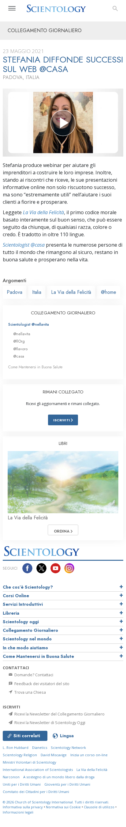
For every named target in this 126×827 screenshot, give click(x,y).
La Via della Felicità (43, 212)
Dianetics (39, 747)
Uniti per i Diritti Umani (22, 784)
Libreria (11, 613)
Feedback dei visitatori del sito (41, 683)
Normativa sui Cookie (63, 807)
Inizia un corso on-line (89, 755)
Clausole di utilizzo (99, 807)
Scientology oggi (21, 622)
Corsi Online (16, 596)
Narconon (11, 777)
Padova (14, 292)
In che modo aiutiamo (25, 648)
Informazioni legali (18, 812)
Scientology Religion (20, 755)
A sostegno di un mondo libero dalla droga (58, 777)
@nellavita (21, 334)
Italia (36, 292)
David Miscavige (54, 755)
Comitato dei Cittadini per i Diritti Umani (36, 791)
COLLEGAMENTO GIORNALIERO (63, 313)
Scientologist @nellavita (28, 324)
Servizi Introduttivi (23, 604)
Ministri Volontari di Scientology (29, 762)
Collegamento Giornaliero (30, 630)
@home (108, 292)
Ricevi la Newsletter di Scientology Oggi (49, 722)
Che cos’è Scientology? (28, 587)
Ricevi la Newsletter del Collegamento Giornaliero (59, 714)
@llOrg (19, 341)
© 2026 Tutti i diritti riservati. (56, 802)
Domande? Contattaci (33, 674)
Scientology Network (68, 747)
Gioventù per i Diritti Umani (67, 784)
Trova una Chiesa (29, 692)
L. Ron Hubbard (15, 747)
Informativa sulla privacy (23, 807)
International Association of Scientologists (38, 769)
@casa (18, 356)
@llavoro (20, 349)
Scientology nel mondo (27, 639)
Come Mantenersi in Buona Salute (35, 367)
